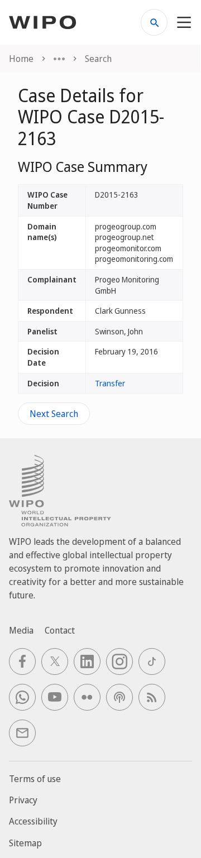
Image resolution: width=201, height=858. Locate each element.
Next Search (54, 414)
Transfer (110, 383)
